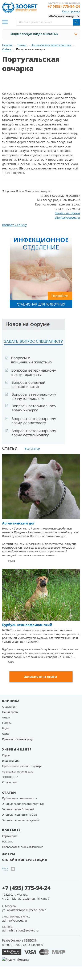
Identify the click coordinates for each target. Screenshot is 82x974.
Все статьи (32, 449)
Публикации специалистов (19, 798)
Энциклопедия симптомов (19, 814)
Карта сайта (9, 836)
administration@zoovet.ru (20, 930)
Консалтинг (9, 782)
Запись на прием (67, 213)
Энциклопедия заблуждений (20, 820)
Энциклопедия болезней (18, 809)
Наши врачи (10, 712)
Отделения (9, 706)
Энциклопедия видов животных (34, 34)
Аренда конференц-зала (17, 771)
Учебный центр (17, 749)
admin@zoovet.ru (14, 920)
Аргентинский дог (18, 523)
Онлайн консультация (24, 860)
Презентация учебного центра (22, 766)
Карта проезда (71, 11)
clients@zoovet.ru (67, 218)
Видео (6, 728)
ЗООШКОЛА (10, 777)
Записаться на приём (40, 677)
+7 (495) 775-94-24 (64, 6)
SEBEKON (30, 940)
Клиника (11, 701)
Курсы (6, 755)
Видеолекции (11, 760)
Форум (8, 854)
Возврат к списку (14, 225)
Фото (5, 734)
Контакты (12, 830)
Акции (6, 717)
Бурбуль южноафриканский (27, 625)
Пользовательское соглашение (22, 847)
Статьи (9, 792)
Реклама (7, 841)
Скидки (7, 723)
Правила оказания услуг (18, 739)
